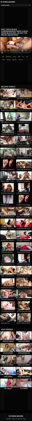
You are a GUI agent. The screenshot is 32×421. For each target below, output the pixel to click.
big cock (20, 59)
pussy (14, 56)
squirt (3, 59)
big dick (14, 59)
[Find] (30, 5)
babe (19, 56)
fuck (27, 56)
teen (3, 56)
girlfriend (8, 56)
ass (23, 56)
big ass (9, 59)
